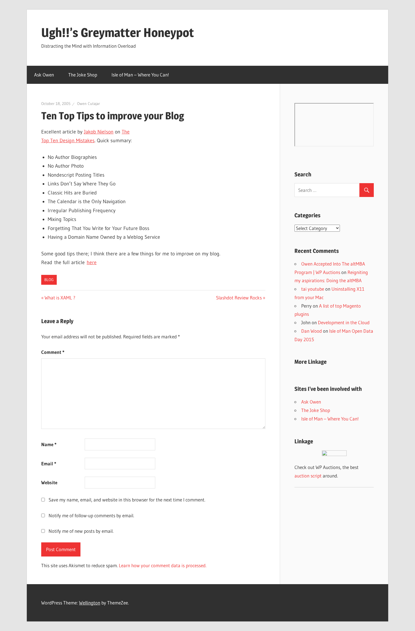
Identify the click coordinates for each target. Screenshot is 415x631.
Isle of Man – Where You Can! (140, 75)
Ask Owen (44, 75)
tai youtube (312, 289)
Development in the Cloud (344, 322)
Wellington (89, 603)
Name (48, 444)
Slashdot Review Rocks (239, 298)
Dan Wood (311, 331)
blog (49, 279)
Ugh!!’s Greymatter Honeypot (117, 32)
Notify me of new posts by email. (81, 531)
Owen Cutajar (88, 103)
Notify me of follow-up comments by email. (91, 515)
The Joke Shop (82, 75)
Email (48, 463)
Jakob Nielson (98, 132)
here (92, 262)
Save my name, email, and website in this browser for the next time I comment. (127, 500)
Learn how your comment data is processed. (162, 565)
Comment (52, 352)
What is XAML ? (59, 298)
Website (49, 482)
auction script (308, 476)
